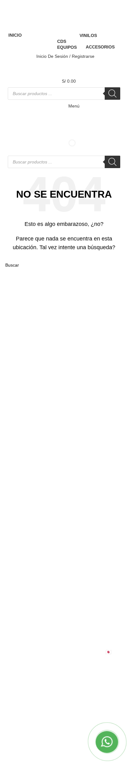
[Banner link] (64, 382)
